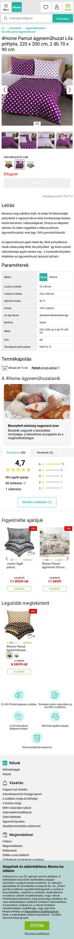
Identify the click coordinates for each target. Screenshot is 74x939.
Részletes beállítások (37, 933)
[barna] (9, 165)
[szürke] (30, 165)
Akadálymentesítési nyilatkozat (22, 826)
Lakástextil (15, 28)
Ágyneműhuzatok (35, 28)
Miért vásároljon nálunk (17, 807)
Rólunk (7, 774)
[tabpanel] (37, 90)
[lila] (19, 165)
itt (21, 917)
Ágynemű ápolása (14, 821)
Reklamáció (10, 850)
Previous (6, 415)
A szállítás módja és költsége (20, 798)
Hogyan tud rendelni (15, 789)
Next (68, 415)
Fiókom (7, 841)
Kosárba (37, 182)
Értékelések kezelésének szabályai (23, 859)
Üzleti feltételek (12, 817)
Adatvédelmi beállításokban (41, 911)
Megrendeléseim (12, 846)
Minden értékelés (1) (37, 502)
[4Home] (4, 28)
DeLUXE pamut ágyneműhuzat (19, 31)
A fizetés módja (12, 803)
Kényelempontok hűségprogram (22, 794)
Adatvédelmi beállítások (17, 812)
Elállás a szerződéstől (16, 855)
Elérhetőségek (11, 769)
